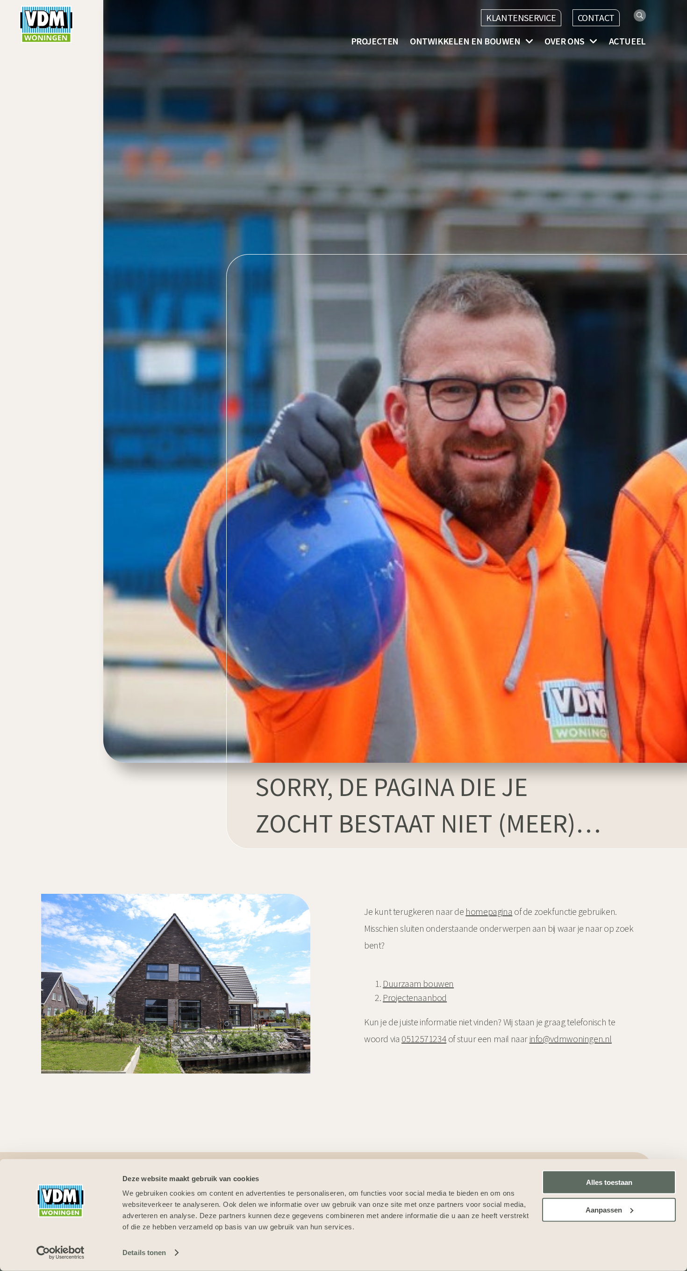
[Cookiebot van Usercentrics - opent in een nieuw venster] (60, 1253)
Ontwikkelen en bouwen (465, 41)
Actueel (627, 41)
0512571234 (423, 1039)
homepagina (488, 911)
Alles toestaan (609, 1182)
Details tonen (144, 1252)
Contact (596, 17)
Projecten (375, 41)
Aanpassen (604, 1210)
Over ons (564, 41)
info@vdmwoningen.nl (571, 1039)
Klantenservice (521, 17)
